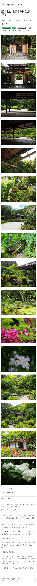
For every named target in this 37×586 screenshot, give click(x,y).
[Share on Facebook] (6, 24)
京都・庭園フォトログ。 (15, 5)
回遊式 (4, 31)
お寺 (14, 28)
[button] (34, 4)
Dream (23, 581)
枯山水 (27, 31)
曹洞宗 (20, 31)
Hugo (12, 581)
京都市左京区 (6, 28)
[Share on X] (2, 24)
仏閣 (30, 28)
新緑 (14, 31)
